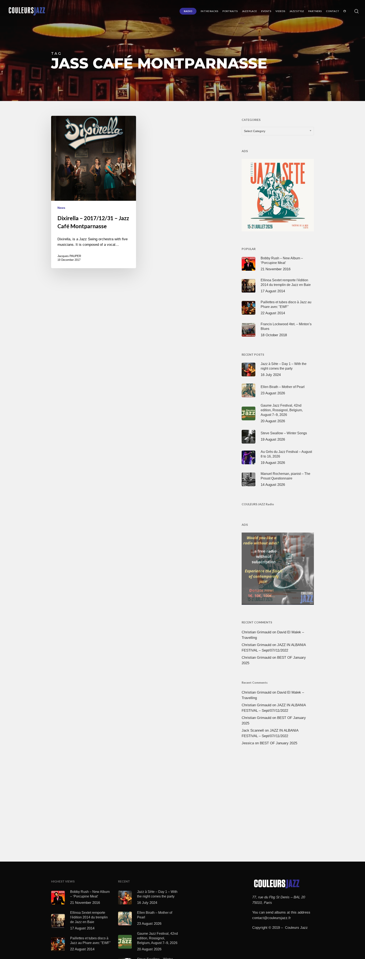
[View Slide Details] (278, 194)
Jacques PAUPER (69, 256)
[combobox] (278, 131)
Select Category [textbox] (254, 131)
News (61, 207)
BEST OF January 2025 (278, 743)
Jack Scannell (253, 730)
